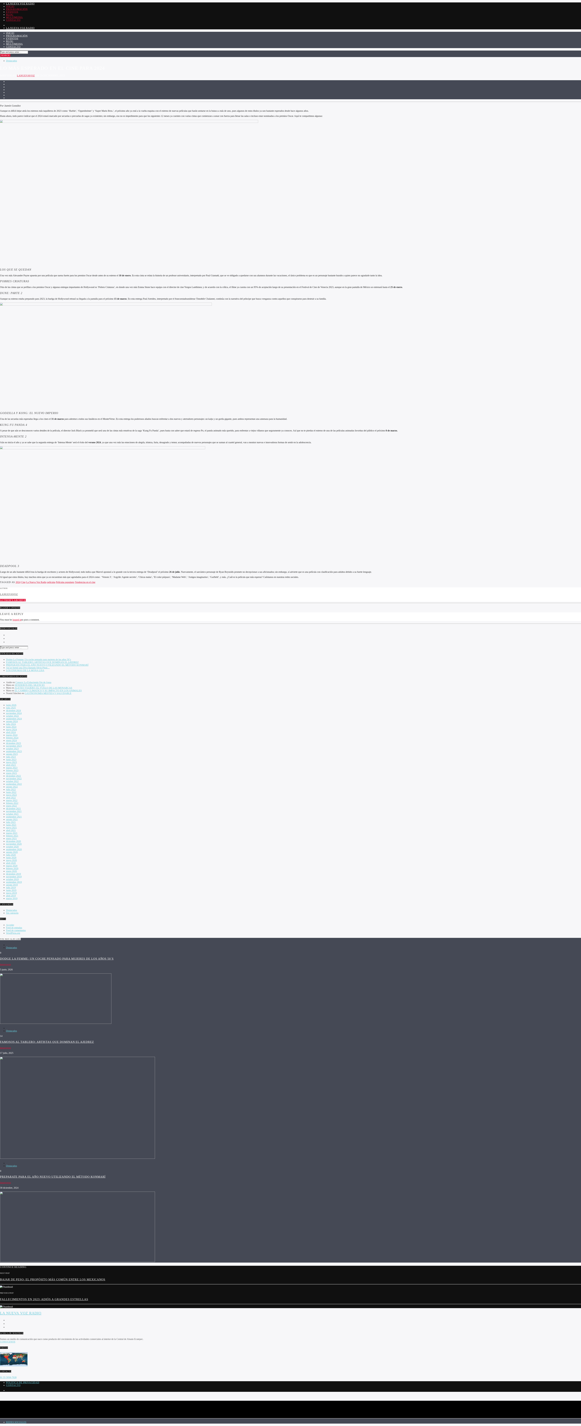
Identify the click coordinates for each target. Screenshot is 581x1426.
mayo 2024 (11, 729)
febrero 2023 (12, 770)
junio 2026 (11, 705)
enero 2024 (11, 740)
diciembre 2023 (13, 743)
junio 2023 (11, 759)
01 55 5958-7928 (8, 1377)
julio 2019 (11, 887)
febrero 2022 (12, 803)
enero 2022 (11, 806)
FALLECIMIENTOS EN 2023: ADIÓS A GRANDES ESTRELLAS (44, 1299)
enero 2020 (11, 871)
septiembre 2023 (14, 751)
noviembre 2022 (14, 778)
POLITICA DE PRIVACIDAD (22, 1382)
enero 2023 (11, 773)
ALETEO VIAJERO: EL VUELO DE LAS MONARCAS (43, 688)
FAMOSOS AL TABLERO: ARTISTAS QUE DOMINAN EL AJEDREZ (42, 662)
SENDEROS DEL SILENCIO (30, 685)
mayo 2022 (11, 795)
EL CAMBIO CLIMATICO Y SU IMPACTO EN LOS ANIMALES (48, 690)
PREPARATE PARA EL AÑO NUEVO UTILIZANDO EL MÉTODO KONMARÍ (47, 665)
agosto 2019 (12, 885)
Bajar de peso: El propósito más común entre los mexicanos (52, 1279)
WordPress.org (13, 933)
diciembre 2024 (13, 710)
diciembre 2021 (13, 808)
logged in (17, 619)
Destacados (11, 60)
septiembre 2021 (14, 816)
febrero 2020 (12, 868)
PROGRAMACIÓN (17, 9)
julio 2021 (11, 822)
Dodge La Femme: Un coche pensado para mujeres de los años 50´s (38, 659)
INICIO (10, 6)
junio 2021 (11, 825)
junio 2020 (11, 857)
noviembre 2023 (14, 746)
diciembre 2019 (13, 874)
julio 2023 (11, 757)
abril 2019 (11, 895)
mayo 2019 (11, 893)
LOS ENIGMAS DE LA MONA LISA (25, 670)
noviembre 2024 (14, 713)
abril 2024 (11, 732)
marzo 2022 (11, 800)
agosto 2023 (12, 754)
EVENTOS (12, 12)
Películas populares (65, 582)
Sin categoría (12, 913)
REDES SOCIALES (16, 1422)
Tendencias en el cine (85, 582)
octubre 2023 (12, 748)
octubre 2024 (12, 716)
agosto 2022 (12, 786)
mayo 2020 (11, 860)
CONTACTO (13, 20)
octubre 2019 (12, 879)
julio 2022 (11, 789)
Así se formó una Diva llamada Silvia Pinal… (28, 667)
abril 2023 (11, 765)
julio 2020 (11, 855)
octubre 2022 (12, 781)
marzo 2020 (11, 865)
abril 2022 (11, 797)
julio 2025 (11, 707)
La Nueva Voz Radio (20, 3)
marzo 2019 (11, 898)
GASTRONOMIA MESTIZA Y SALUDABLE (48, 693)
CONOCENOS (7, 1342)
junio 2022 (11, 792)
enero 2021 (11, 838)
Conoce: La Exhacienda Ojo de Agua (33, 682)
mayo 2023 (11, 762)
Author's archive (13, 600)
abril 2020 (11, 863)
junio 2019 (11, 890)
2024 (18, 582)
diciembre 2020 (13, 841)
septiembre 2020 (14, 849)
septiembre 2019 (14, 882)
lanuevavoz (26, 75)
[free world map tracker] (14, 1365)
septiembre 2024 (14, 718)
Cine (23, 582)
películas (51, 582)
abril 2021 (11, 830)
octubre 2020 (12, 846)
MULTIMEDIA (14, 17)
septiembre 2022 (14, 784)
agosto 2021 (12, 819)
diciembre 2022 (13, 776)
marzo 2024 (11, 735)
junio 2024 (11, 727)
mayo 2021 (11, 827)
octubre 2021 (12, 814)
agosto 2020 (12, 852)
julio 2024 (11, 724)
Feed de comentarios (16, 930)
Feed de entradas (14, 927)
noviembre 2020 (14, 844)
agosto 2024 (12, 721)
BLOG (9, 14)
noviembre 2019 (14, 876)
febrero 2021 (12, 836)
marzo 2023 (11, 767)
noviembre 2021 (14, 811)
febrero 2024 (12, 737)
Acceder (10, 925)
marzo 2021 (11, 833)
